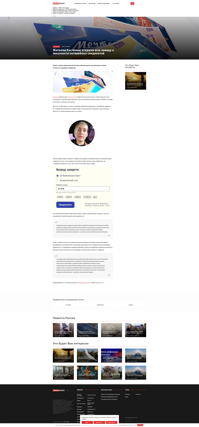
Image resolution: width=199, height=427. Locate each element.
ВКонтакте (87, 282)
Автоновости (80, 398)
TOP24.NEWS (142, 51)
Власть (89, 400)
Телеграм (80, 282)
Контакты (138, 394)
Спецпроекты (90, 414)
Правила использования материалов (110, 394)
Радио (126, 396)
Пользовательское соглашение (109, 399)
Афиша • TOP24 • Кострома (61, 7)
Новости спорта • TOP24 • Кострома (64, 13)
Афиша (79, 400)
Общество (90, 411)
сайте (101, 282)
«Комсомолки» (72, 97)
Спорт (78, 416)
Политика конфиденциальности (109, 396)
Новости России (91, 395)
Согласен (140, 425)
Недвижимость (91, 409)
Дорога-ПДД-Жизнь (104, 3)
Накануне (55, 97)
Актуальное (90, 398)
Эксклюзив (92, 3)
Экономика (80, 419)
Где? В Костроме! (81, 403)
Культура (79, 409)
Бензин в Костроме (80, 3)
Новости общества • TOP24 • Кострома (64, 9)
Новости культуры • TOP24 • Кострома (64, 12)
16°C (132, 3)
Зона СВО (89, 406)
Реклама (127, 394)
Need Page (66, 421)
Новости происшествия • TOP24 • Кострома (66, 10)
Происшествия (80, 414)
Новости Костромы (79, 395)
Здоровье (79, 406)
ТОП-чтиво (115, 3)
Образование (80, 411)
